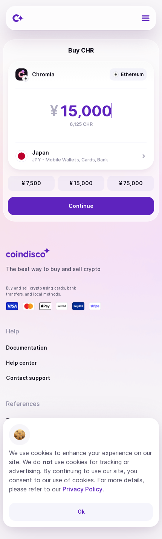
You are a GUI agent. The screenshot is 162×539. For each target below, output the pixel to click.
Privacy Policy (82, 489)
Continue (81, 206)
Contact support (28, 378)
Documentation (26, 347)
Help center (21, 362)
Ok (81, 511)
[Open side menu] (145, 18)
